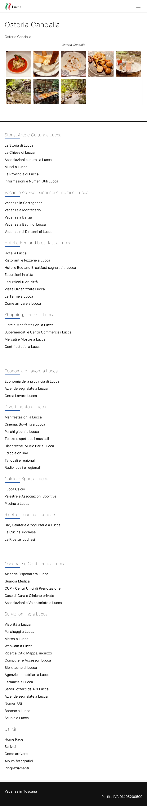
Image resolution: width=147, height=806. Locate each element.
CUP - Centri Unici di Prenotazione (32, 588)
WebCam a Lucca (19, 646)
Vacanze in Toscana (21, 791)
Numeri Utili (14, 703)
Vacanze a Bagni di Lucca (25, 224)
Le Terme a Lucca (19, 296)
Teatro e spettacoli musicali (27, 439)
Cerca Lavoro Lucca (21, 396)
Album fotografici (19, 761)
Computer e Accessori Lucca (28, 660)
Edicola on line (16, 453)
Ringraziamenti (17, 768)
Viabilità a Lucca (18, 624)
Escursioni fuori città (21, 282)
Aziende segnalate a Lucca (26, 388)
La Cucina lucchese (20, 532)
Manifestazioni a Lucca (23, 417)
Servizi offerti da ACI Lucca (27, 689)
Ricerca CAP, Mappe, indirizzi (28, 653)
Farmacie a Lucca (19, 682)
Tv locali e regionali (20, 460)
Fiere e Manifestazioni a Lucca (29, 325)
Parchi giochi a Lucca (22, 432)
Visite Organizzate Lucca (25, 289)
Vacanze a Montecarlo (23, 210)
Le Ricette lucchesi (20, 539)
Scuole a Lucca (17, 718)
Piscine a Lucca (17, 504)
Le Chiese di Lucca (20, 152)
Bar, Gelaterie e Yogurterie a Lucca (32, 525)
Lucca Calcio (15, 489)
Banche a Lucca (17, 711)
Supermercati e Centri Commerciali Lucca (38, 332)
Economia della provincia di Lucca (32, 381)
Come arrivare (16, 754)
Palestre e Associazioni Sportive (30, 496)
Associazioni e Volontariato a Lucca (33, 603)
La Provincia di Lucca (22, 174)
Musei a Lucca (16, 167)
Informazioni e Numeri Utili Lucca (31, 181)
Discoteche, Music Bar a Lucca (29, 446)
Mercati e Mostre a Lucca (25, 339)
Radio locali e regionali (23, 467)
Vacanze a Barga (18, 217)
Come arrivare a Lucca (23, 303)
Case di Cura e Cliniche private (29, 596)
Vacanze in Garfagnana (23, 203)
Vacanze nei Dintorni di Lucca (28, 232)
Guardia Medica (17, 581)
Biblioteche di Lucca (21, 668)
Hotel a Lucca (16, 253)
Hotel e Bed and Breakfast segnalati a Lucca (40, 268)
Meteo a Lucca (16, 639)
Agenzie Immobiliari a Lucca (27, 675)
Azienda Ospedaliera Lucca (26, 574)
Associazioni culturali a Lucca (28, 160)
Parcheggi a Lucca (19, 631)
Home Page (14, 739)
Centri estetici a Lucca (23, 347)
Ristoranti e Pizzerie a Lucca (27, 260)
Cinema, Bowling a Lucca (25, 424)
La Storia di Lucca (19, 145)
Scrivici (10, 747)
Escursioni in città (19, 275)
